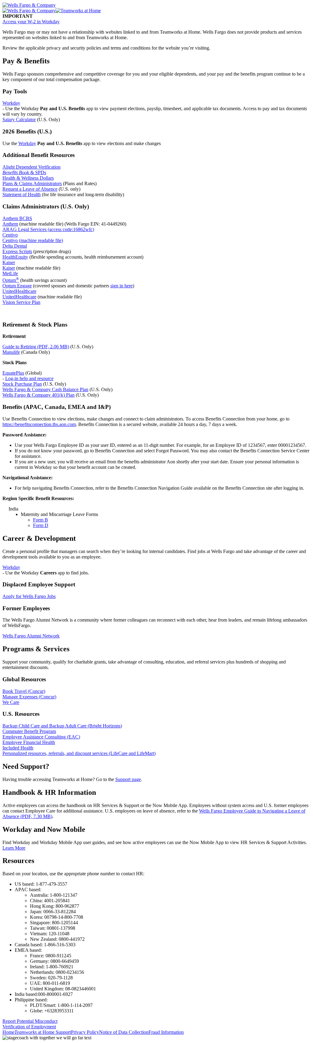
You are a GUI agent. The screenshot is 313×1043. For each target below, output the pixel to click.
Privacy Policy (85, 1032)
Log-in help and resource (29, 378)
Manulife (11, 352)
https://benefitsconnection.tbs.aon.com (39, 424)
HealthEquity (15, 257)
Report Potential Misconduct (29, 1021)
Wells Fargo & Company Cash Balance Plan (45, 389)
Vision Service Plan (21, 302)
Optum (10, 280)
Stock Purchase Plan (22, 384)
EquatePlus (13, 373)
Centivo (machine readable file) (32, 240)
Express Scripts (17, 251)
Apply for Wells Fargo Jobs (29, 596)
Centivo (10, 234)
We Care (10, 702)
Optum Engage (17, 285)
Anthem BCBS (17, 218)
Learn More (13, 847)
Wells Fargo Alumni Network (31, 635)
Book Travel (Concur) (23, 691)
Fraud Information (166, 1032)
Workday (11, 103)
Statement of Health (21, 194)
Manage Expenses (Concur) (29, 696)
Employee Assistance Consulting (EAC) (41, 736)
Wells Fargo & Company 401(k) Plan (38, 395)
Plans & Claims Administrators (32, 183)
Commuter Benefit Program (29, 731)
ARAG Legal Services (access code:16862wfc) (48, 229)
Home (8, 1032)
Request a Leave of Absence (29, 189)
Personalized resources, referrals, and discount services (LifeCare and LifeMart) (79, 753)
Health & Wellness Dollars (28, 178)
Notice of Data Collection (124, 1032)
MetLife (10, 273)
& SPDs (24, 172)
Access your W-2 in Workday (31, 21)
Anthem (10, 223)
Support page (128, 779)
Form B (40, 519)
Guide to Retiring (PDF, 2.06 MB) (35, 346)
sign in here (121, 285)
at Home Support (42, 1032)
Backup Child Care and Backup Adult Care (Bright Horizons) (62, 725)
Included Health (17, 747)
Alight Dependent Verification (31, 167)
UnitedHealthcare (19, 291)
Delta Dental (14, 246)
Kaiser (8, 262)
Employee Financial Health (28, 742)
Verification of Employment (29, 1026)
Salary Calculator (19, 119)
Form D (40, 525)
